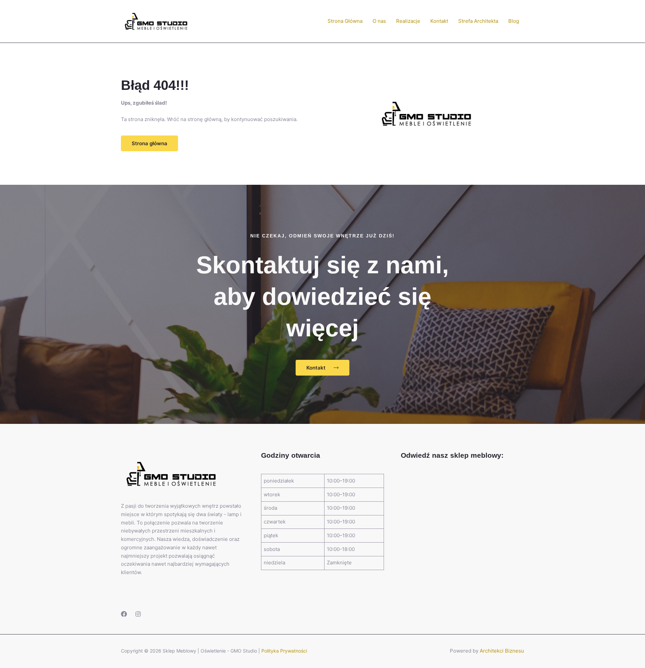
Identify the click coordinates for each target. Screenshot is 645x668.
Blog (513, 21)
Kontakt (439, 21)
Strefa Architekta (478, 21)
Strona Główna (345, 21)
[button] (149, 143)
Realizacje (408, 21)
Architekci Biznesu (502, 651)
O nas (379, 21)
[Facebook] (124, 614)
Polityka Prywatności (284, 651)
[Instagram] (138, 614)
